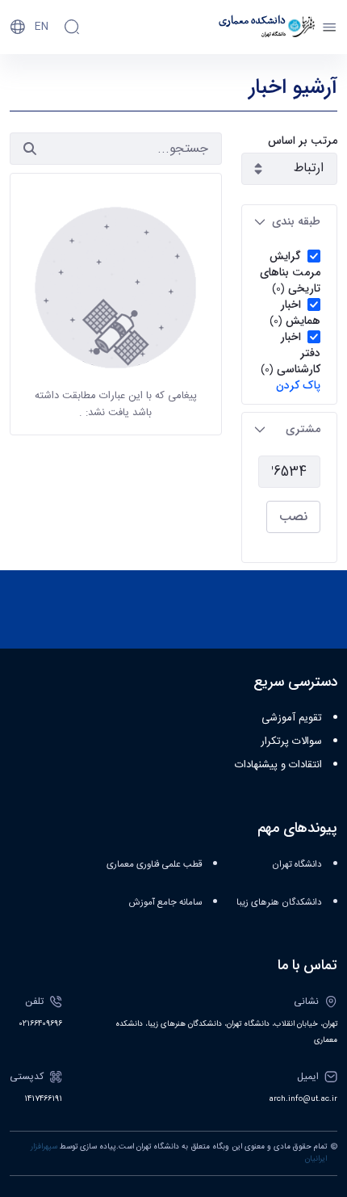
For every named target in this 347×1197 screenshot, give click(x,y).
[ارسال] (30, 149)
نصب (293, 516)
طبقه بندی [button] (296, 221)
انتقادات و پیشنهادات (278, 765)
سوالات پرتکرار (291, 741)
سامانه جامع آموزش (165, 902)
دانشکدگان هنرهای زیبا (279, 902)
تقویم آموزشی (291, 718)
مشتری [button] (303, 429)
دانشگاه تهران (297, 864)
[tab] (289, 221)
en (41, 27)
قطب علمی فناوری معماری (154, 864)
